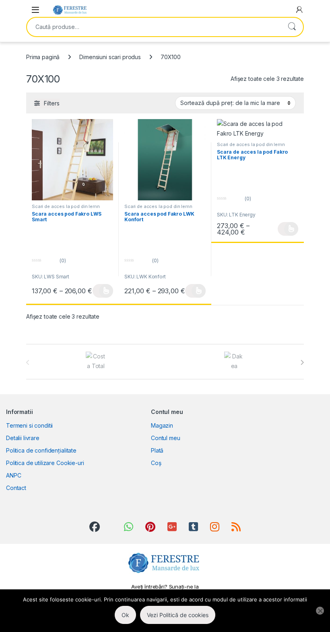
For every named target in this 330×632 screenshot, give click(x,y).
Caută (291, 27)
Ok (125, 614)
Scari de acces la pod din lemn (66, 206)
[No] (320, 611)
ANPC (13, 475)
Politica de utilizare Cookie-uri (45, 462)
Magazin (162, 425)
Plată (157, 450)
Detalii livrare (22, 437)
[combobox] (153, 27)
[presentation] (302, 362)
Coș (156, 462)
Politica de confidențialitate (41, 450)
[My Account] (299, 9)
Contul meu (165, 437)
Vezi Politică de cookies (177, 614)
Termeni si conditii (29, 425)
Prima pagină (43, 57)
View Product (103, 291)
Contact (16, 487)
